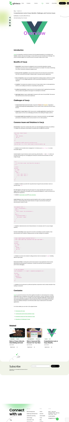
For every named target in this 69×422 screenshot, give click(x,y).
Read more (12, 347)
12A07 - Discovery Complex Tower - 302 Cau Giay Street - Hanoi (53, 413)
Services (41, 413)
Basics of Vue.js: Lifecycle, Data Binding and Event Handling (16, 343)
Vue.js (15, 54)
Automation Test (30, 419)
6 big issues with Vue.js (20, 311)
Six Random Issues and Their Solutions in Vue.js (25, 316)
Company (28, 3)
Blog (42, 3)
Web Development (31, 411)
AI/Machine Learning (31, 415)
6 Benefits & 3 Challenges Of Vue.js (22, 319)
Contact (47, 3)
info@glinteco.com (52, 418)
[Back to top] (57, 419)
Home (23, 3)
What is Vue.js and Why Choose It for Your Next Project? (33, 343)
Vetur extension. (32, 194)
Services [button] (36, 3)
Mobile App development (32, 413)
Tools (41, 417)
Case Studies (54, 3)
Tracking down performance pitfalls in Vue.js (24, 313)
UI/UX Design (29, 417)
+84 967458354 (51, 416)
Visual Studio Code (23, 194)
